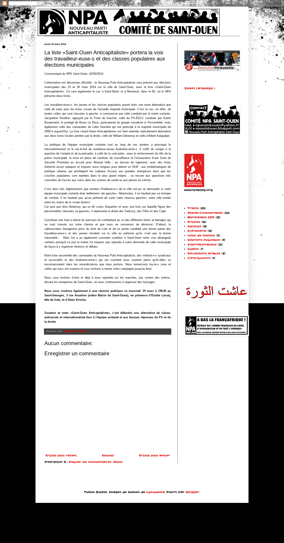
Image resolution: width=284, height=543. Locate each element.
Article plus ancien (154, 455)
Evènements (196, 231)
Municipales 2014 (200, 217)
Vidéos (193, 249)
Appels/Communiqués (205, 213)
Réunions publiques (203, 240)
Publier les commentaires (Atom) (96, 462)
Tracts (193, 208)
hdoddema (155, 492)
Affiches (194, 226)
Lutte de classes (201, 235)
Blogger (192, 492)
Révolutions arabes (203, 253)
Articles (193, 222)
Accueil (108, 455)
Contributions (198, 258)
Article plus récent (61, 455)
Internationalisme (202, 244)
